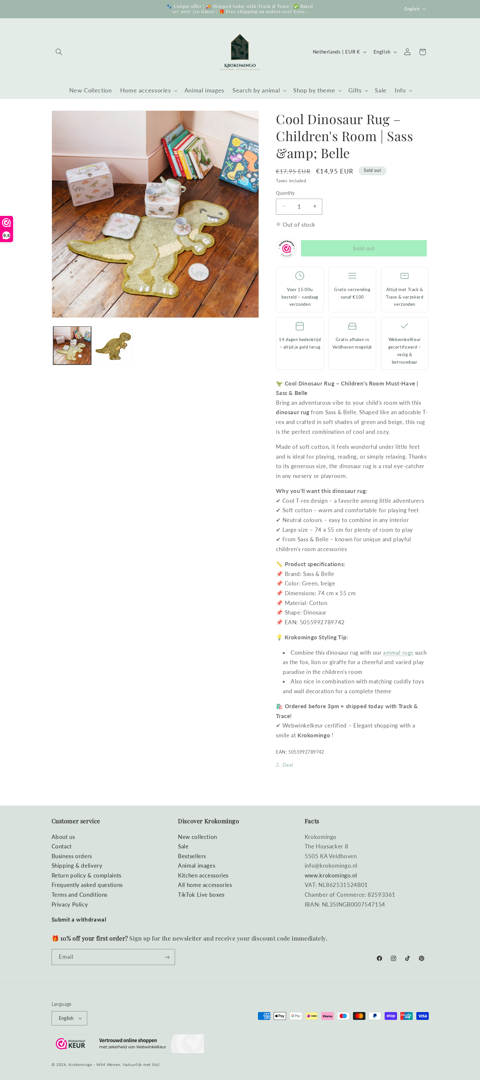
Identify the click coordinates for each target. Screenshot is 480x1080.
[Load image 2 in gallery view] (114, 345)
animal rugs (398, 652)
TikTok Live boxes (201, 894)
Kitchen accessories (203, 875)
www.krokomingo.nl (331, 875)
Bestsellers (192, 856)
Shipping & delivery (77, 865)
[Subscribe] (166, 957)
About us (63, 836)
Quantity (285, 192)
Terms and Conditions (80, 894)
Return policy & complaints (86, 875)
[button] (59, 51)
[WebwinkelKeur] (286, 250)
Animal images (196, 865)
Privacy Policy (70, 904)
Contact (62, 846)
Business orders (72, 856)
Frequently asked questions (87, 884)
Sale (183, 846)
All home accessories (205, 884)
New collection (197, 836)
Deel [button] (288, 764)
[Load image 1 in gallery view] (72, 345)
